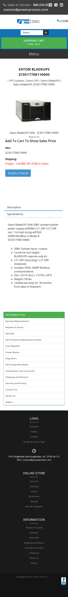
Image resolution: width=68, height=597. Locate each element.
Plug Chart (11, 358)
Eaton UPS (32, 80)
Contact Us (11, 389)
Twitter (34, 431)
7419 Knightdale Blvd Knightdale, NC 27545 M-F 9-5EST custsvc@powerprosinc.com (34, 458)
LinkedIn (34, 436)
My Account (34, 496)
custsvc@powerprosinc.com (25, 9)
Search (34, 491)
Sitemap (34, 501)
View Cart (34, 481)
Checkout (34, 486)
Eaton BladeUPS (50, 80)
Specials (10, 333)
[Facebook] (56, 5)
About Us (10, 395)
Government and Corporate (20, 370)
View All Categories (34, 506)
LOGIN (64, 21)
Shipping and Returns (17, 377)
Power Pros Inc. (40, 576)
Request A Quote (14, 327)
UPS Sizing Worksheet (17, 364)
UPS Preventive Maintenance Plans (23, 339)
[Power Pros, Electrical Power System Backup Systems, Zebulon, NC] (63, 586)
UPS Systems (16, 80)
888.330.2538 (42, 5)
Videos (9, 402)
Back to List (34, 136)
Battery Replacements (17, 321)
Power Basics (12, 352)
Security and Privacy (16, 383)
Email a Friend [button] (18, 173)
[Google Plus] (50, 5)
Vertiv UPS (34, 537)
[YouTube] (61, 5)
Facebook (34, 426)
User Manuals (13, 346)
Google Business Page (34, 441)
